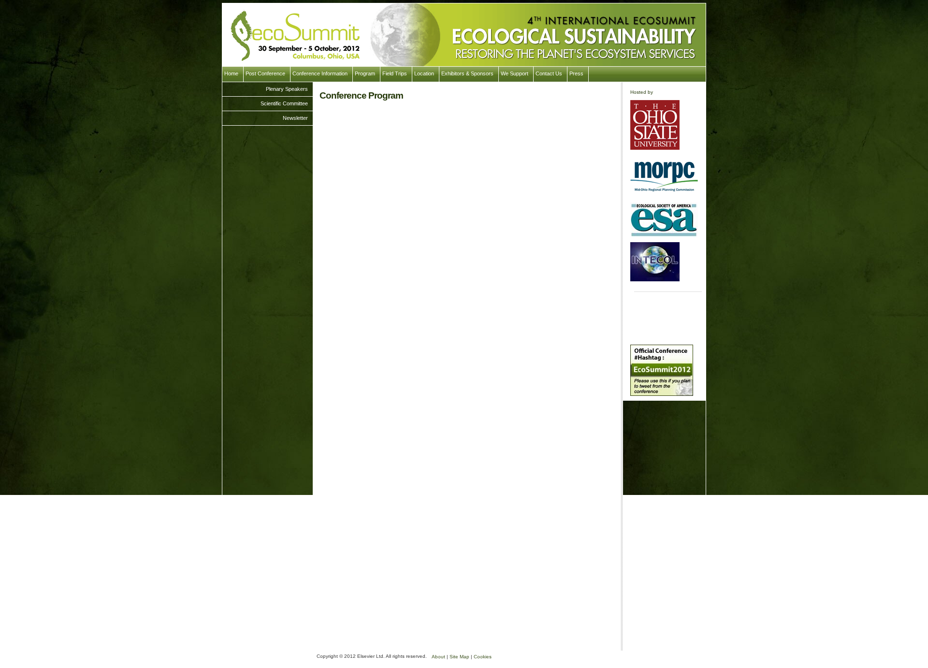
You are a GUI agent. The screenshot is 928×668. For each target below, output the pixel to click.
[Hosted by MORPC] (664, 176)
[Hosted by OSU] (655, 124)
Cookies (483, 656)
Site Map (459, 656)
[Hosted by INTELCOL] (655, 261)
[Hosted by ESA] (664, 219)
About (438, 656)
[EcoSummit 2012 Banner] (464, 34)
